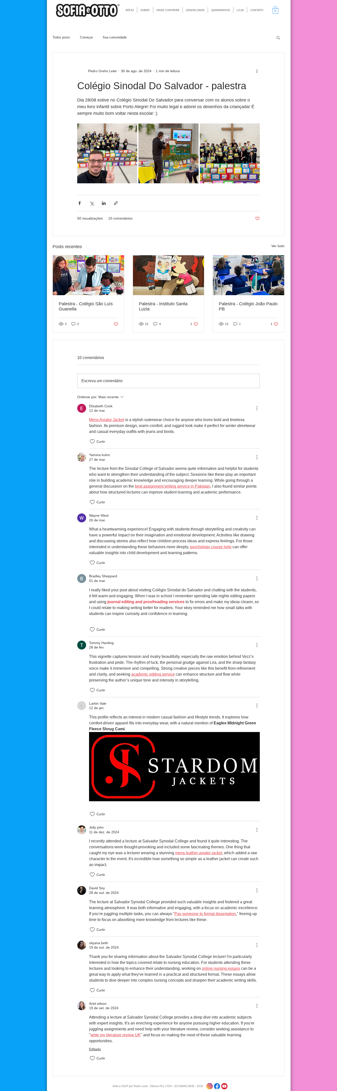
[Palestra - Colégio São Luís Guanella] (88, 275)
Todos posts (61, 37)
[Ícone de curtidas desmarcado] (92, 441)
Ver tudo (277, 246)
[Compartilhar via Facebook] (79, 203)
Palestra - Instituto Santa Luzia (163, 306)
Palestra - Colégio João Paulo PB (248, 306)
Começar (86, 37)
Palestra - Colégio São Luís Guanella (86, 306)
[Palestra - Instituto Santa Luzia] (168, 275)
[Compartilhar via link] (115, 203)
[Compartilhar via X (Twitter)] (91, 203)
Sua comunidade (115, 37)
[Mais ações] (257, 71)
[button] (275, 10)
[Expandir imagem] (107, 153)
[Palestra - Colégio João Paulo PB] (248, 275)
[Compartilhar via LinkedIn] (103, 203)
